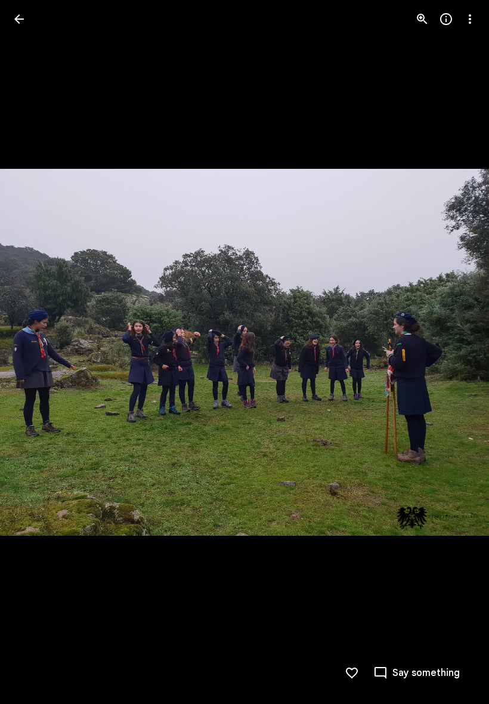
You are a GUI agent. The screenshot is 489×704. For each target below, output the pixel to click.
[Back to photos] (19, 19)
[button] (33, 352)
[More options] (470, 19)
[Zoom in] (422, 19)
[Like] (352, 673)
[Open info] (446, 19)
